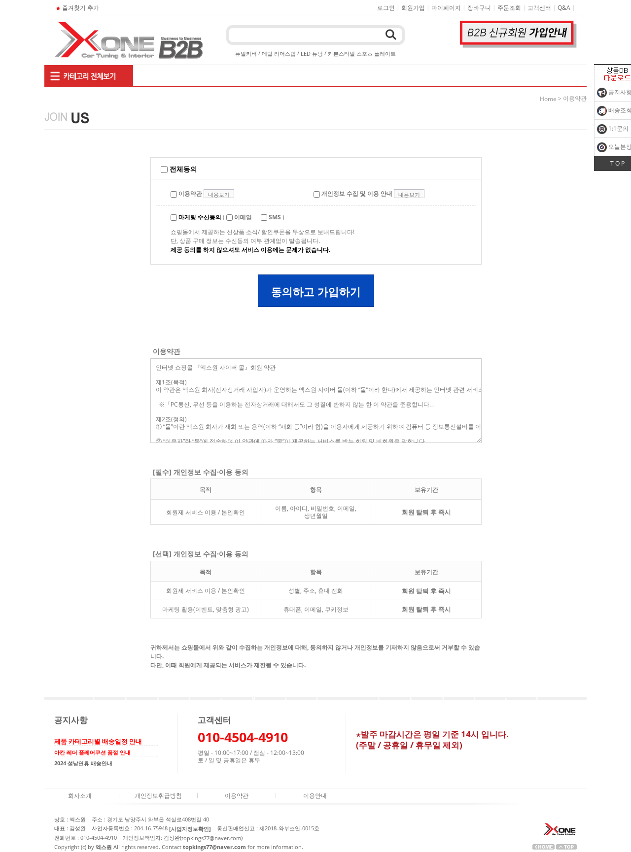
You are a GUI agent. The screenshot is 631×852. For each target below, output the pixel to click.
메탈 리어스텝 (279, 53)
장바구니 (479, 7)
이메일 (242, 217)
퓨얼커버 (246, 53)
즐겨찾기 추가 (80, 7)
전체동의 (182, 168)
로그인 (386, 7)
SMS (274, 217)
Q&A (564, 7)
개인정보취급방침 (158, 795)
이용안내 (315, 795)
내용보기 (219, 194)
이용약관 (189, 193)
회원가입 (413, 7)
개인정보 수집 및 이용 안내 (356, 193)
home (548, 99)
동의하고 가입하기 (316, 291)
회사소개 (80, 795)
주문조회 (509, 7)
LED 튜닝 (312, 53)
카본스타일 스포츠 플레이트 (362, 53)
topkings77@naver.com (211, 838)
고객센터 (539, 7)
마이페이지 (446, 7)
